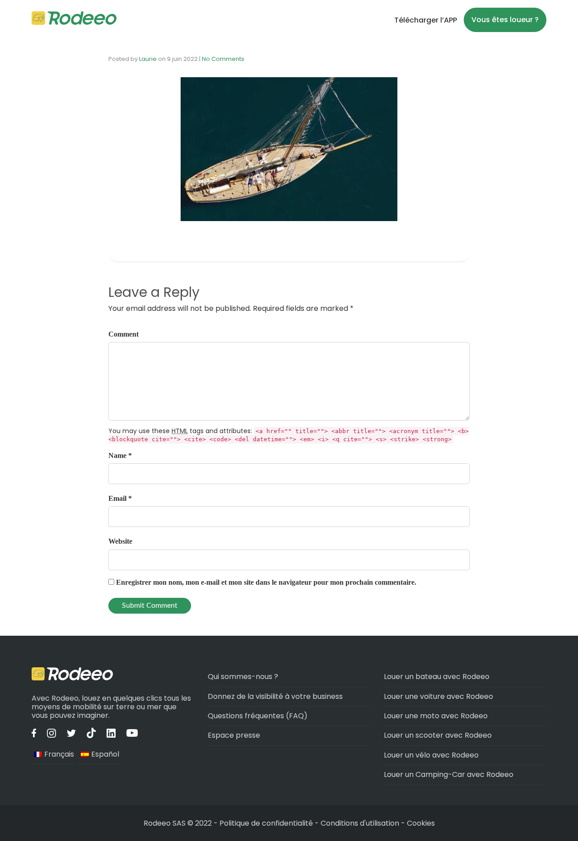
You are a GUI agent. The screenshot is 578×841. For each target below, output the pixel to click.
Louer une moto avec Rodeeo (436, 716)
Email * (120, 498)
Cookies (421, 823)
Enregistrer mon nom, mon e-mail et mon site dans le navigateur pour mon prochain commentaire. (266, 582)
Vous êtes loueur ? (505, 19)
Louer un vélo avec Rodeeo (431, 755)
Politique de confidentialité (267, 823)
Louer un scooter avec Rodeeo (438, 735)
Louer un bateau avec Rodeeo (436, 676)
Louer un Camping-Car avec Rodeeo (448, 774)
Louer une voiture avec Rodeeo (438, 696)
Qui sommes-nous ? (243, 676)
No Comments (223, 59)
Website (120, 541)
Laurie (148, 59)
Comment (123, 334)
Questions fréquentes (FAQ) (258, 716)
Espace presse (234, 735)
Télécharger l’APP (425, 20)
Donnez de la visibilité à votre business (275, 696)
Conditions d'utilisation (360, 823)
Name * (120, 455)
